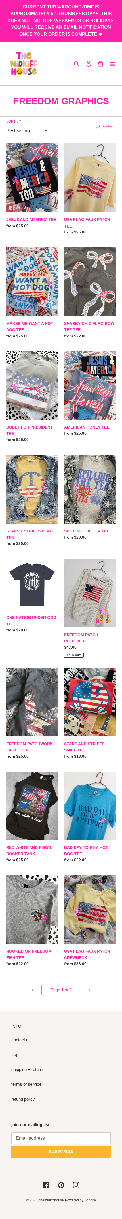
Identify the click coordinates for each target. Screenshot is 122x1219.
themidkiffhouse (51, 1200)
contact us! (21, 1039)
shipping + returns (28, 1069)
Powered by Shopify (80, 1200)
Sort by (13, 121)
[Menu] (112, 63)
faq (14, 1054)
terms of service (26, 1084)
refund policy (23, 1099)
